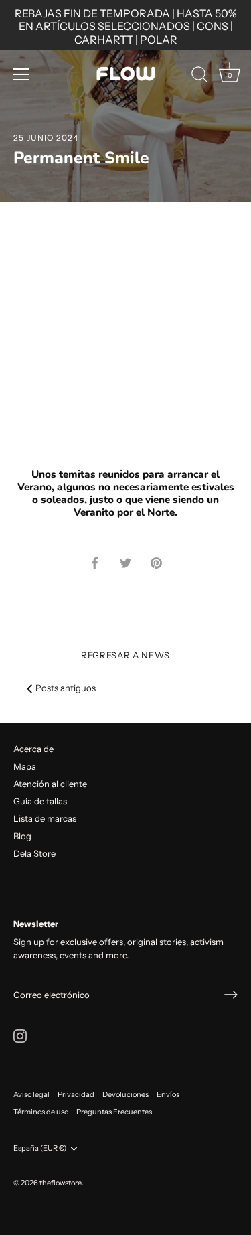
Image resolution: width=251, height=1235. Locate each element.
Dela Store (34, 853)
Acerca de (33, 748)
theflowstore (60, 1182)
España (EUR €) (39, 1148)
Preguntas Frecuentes (114, 1111)
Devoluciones (125, 1094)
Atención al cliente (50, 783)
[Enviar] (231, 994)
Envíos (168, 1094)
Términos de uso (40, 1111)
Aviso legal (31, 1094)
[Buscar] (199, 76)
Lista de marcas (44, 818)
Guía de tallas (40, 801)
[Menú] (21, 74)
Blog (22, 835)
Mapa (24, 766)
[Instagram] (20, 1034)
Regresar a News (125, 655)
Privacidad (76, 1094)
